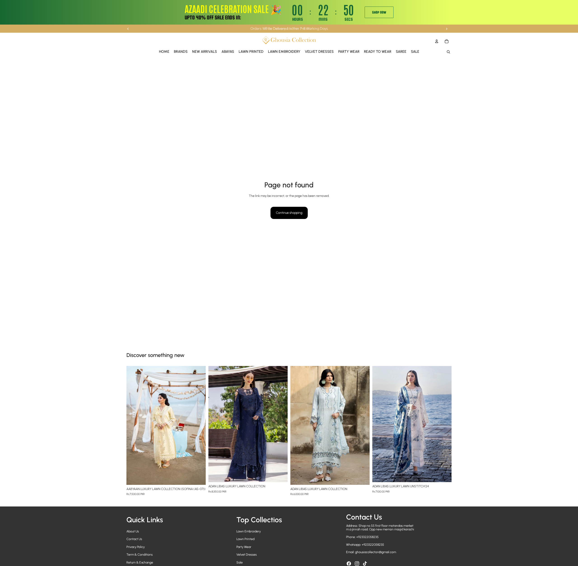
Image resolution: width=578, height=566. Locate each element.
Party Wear (243, 547)
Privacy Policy (135, 547)
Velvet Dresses (246, 555)
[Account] (437, 41)
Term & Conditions (139, 555)
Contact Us (134, 539)
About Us (132, 531)
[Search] (448, 52)
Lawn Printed (245, 539)
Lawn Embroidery (248, 531)
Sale (239, 562)
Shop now (379, 12)
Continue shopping (289, 213)
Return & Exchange (139, 562)
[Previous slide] (128, 29)
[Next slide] (447, 29)
